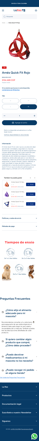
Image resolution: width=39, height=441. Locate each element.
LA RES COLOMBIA (16, 429)
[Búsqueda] (4, 16)
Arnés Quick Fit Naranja (18, 182)
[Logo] (20, 10)
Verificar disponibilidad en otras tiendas (16, 135)
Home (3, 22)
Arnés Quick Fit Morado (18, 192)
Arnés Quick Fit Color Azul (18, 201)
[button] (36, 10)
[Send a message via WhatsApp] (34, 436)
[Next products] (35, 177)
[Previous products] (30, 177)
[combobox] (19, 16)
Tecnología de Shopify (27, 429)
